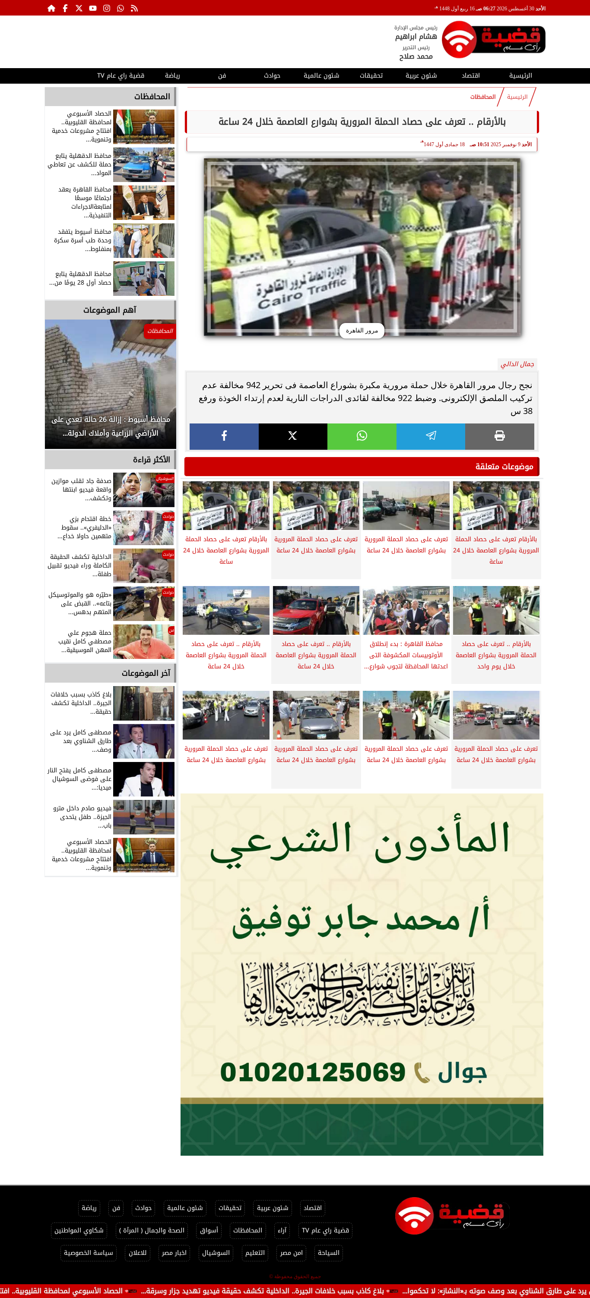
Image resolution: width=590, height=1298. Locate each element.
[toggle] (69, 74)
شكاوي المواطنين (79, 1230)
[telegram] (431, 436)
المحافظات (483, 97)
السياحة (328, 1253)
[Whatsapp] (120, 8)
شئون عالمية (321, 76)
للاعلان (138, 1253)
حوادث (272, 76)
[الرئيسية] (51, 8)
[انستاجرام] (107, 8)
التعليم (255, 1253)
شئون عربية (421, 76)
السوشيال (216, 1253)
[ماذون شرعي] (362, 974)
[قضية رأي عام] (494, 41)
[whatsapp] (362, 436)
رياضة (172, 76)
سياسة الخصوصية (88, 1253)
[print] (499, 436)
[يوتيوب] (93, 8)
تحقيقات (371, 76)
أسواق (209, 1230)
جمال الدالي (517, 364)
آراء (282, 1230)
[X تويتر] (79, 8)
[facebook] (224, 436)
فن (222, 76)
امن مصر (291, 1253)
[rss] (134, 8)
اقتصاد (471, 76)
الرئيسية (520, 76)
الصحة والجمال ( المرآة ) (151, 1230)
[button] (63, 388)
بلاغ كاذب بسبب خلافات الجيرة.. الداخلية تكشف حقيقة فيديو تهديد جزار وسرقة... (324, 1291)
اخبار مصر (174, 1253)
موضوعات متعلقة (504, 466)
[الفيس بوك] (65, 8)
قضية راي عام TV (120, 76)
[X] (293, 436)
